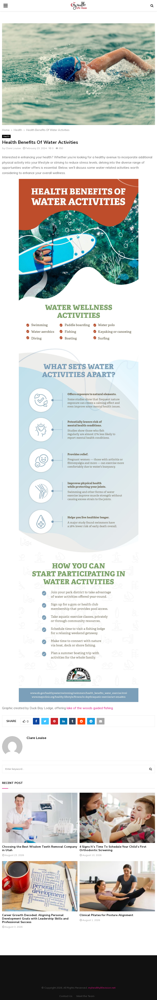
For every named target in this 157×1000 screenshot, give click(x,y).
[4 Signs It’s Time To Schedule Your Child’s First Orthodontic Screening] (117, 818)
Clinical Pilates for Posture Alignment (106, 915)
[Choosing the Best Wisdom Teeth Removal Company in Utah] (39, 818)
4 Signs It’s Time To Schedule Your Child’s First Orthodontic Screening (113, 848)
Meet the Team (85, 996)
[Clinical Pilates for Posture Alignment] (117, 886)
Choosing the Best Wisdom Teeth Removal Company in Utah (39, 848)
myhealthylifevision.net (102, 987)
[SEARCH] (150, 769)
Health (6, 136)
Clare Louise (13, 148)
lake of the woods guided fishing (90, 708)
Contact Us (65, 996)
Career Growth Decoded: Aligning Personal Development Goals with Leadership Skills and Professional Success (35, 918)
